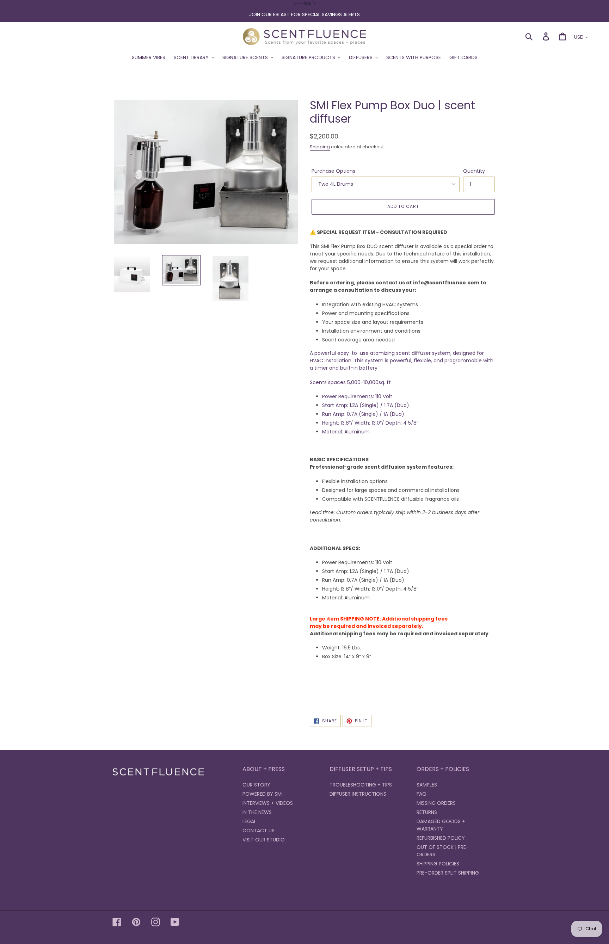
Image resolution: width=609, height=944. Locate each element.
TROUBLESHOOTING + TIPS (361, 784)
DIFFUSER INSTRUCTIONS (358, 793)
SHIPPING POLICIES (438, 863)
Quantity (474, 170)
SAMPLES (427, 784)
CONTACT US (258, 830)
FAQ (421, 793)
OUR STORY (256, 784)
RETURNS (427, 812)
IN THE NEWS (257, 812)
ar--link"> (304, 9)
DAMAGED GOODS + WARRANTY (441, 825)
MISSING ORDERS (436, 803)
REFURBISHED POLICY (441, 837)
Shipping (320, 146)
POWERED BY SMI (262, 793)
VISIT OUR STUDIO (263, 839)
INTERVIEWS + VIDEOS (267, 803)
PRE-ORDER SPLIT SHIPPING (448, 872)
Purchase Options (333, 170)
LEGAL (249, 821)
